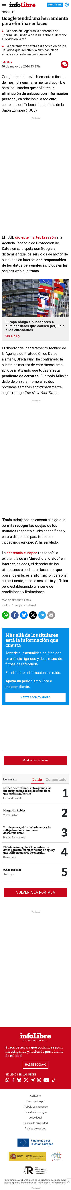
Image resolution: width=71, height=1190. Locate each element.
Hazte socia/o (35, 1064)
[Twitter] (26, 1080)
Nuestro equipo (35, 1101)
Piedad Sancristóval (14, 837)
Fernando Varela (12, 798)
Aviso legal (35, 1117)
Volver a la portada (35, 892)
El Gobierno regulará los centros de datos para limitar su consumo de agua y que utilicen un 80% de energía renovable (29, 851)
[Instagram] (39, 1080)
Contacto (35, 1095)
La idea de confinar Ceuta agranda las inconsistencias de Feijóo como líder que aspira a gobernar (27, 790)
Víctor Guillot (10, 815)
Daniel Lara (9, 857)
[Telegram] (33, 1080)
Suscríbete (55, 4)
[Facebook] (13, 1080)
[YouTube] (46, 1080)
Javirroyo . (9, 874)
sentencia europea (22, 553)
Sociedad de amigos (35, 1112)
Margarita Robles (14, 810)
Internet (31, 605)
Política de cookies (35, 1128)
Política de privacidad (35, 1123)
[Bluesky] (19, 1080)
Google (19, 605)
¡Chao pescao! (12, 869)
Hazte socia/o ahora (35, 697)
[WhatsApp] (7, 1080)
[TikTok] (54, 1080)
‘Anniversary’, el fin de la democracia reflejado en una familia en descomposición (27, 830)
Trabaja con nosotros (35, 1106)
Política (6, 605)
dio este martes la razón (35, 237)
